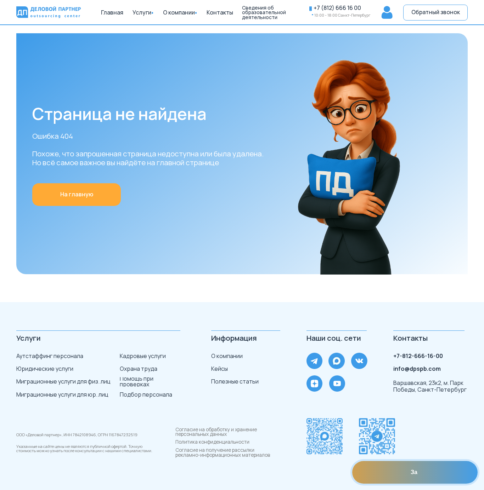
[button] (435, 13)
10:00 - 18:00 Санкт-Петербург (342, 15)
